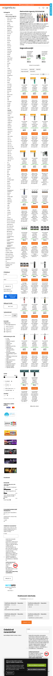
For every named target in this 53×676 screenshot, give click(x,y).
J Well (8, 68)
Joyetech (9, 70)
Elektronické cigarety (11, 16)
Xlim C (9, 138)
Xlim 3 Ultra (10, 136)
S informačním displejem (10, 243)
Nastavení (10, 673)
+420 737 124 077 (10, 326)
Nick (8, 98)
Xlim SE (9, 152)
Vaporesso (9, 201)
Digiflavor (9, 30)
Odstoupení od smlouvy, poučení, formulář (10, 350)
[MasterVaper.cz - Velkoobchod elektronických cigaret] (10, 585)
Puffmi (8, 167)
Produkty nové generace (9, 265)
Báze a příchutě (9, 254)
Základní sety (10, 219)
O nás (7, 338)
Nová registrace (7, 289)
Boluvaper (9, 28)
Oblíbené (8, 345)
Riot (8, 173)
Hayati (8, 54)
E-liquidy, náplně (9, 252)
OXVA (8, 106)
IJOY (8, 61)
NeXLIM (9, 110)
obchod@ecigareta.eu (11, 324)
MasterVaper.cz (10, 590)
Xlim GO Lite (10, 146)
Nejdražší (38, 69)
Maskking (9, 89)
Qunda (8, 169)
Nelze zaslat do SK (10, 388)
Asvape (9, 25)
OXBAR (8, 105)
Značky (7, 267)
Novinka (7, 385)
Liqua (8, 82)
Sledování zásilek (10, 366)
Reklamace (8, 347)
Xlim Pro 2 (10, 145)
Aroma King (9, 21)
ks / (10, 306)
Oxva (6, 395)
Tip (6, 386)
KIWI (8, 77)
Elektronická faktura (10, 360)
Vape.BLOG (8, 362)
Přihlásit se (8, 286)
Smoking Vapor (10, 179)
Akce (7, 383)
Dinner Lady (9, 32)
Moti (8, 92)
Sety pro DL (9, 234)
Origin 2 (9, 119)
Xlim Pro (9, 143)
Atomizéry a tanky (10, 256)
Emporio (9, 40)
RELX (8, 171)
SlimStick (10, 126)
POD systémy (10, 228)
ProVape (9, 166)
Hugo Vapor (9, 58)
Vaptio (8, 203)
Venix (8, 207)
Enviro (8, 42)
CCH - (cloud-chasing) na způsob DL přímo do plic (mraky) (10, 496)
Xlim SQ (9, 155)
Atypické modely (10, 229)
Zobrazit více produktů (34, 65)
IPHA (8, 65)
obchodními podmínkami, (9, 541)
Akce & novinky (9, 14)
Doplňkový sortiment (10, 263)
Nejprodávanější (24, 71)
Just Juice (9, 72)
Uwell (8, 194)
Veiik (8, 205)
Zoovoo (9, 217)
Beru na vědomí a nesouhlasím (36, 669)
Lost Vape (9, 86)
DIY (6, 261)
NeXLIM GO (10, 112)
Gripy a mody (9, 250)
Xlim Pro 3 (10, 150)
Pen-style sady (10, 226)
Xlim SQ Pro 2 (11, 159)
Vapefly (9, 198)
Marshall (9, 87)
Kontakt (8, 339)
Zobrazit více (26, 622)
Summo (9, 186)
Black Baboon (10, 26)
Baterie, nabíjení (9, 257)
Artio (9, 108)
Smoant (9, 178)
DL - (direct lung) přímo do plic (10, 491)
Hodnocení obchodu (11, 363)
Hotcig (8, 56)
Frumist (9, 47)
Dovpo (8, 35)
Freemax (9, 45)
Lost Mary (9, 84)
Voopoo (9, 212)
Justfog (9, 73)
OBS (8, 99)
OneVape (9, 101)
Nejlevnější (32, 69)
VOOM (8, 210)
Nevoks (8, 96)
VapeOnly (9, 200)
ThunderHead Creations (10, 191)
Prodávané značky (10, 365)
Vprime (9, 132)
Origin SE (9, 122)
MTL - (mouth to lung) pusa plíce (10, 488)
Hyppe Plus (9, 59)
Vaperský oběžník (10, 367)
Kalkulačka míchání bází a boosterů (11, 357)
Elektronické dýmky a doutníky (10, 248)
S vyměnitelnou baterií (10, 240)
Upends (9, 193)
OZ (8, 162)
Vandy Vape (10, 196)
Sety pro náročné (11, 222)
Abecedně (32, 71)
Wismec (9, 214)
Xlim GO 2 (10, 141)
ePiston (9, 44)
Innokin (8, 63)
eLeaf (8, 37)
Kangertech (10, 75)
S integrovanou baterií (10, 237)
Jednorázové (10, 224)
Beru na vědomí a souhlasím (36, 665)
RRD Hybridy (9, 231)
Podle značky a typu (11, 18)
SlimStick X (10, 129)
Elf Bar (8, 39)
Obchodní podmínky (11, 346)
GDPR (7, 358)
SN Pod (8, 183)
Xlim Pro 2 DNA (11, 148)
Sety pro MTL (10, 233)
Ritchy (8, 174)
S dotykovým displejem (10, 245)
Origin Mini (10, 120)
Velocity (9, 127)
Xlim (9, 134)
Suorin (8, 188)
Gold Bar (9, 52)
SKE (8, 176)
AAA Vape (9, 19)
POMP (8, 164)
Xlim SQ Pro (10, 157)
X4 (7, 215)
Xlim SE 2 (10, 153)
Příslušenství (8, 259)
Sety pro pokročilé (11, 221)
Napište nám (9, 343)
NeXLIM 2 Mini (10, 117)
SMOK (8, 181)
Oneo (9, 115)
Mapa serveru (9, 361)
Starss (8, 185)
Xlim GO (9, 139)
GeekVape (9, 51)
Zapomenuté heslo (8, 291)
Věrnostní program (10, 341)
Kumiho (9, 79)
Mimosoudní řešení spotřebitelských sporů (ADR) (11, 354)
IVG (8, 66)
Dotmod (9, 33)
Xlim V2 (9, 160)
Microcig (9, 91)
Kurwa (8, 80)
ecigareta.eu (8, 330)
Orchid (8, 103)
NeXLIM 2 (9, 113)
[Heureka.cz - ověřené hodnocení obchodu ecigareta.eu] (10, 414)
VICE (8, 208)
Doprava (8, 342)
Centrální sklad (9, 390)
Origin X (9, 124)
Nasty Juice (9, 94)
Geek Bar (9, 49)
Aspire (8, 23)
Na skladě (8, 381)
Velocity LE (10, 131)
